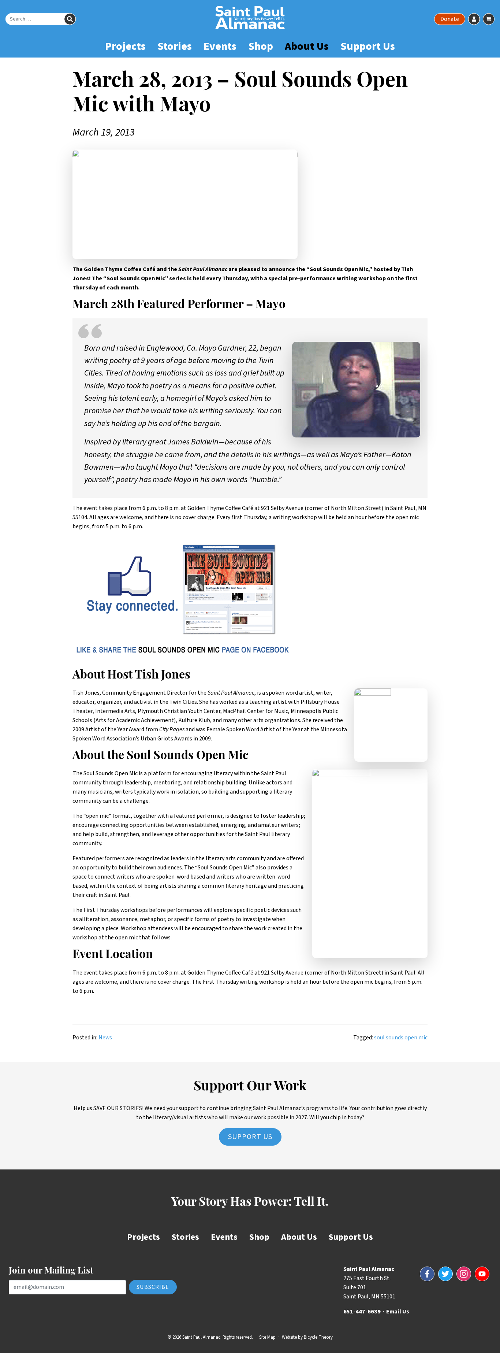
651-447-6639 (362, 1312)
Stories (174, 46)
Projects (125, 46)
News (105, 1038)
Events (220, 46)
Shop (260, 46)
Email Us (397, 1312)
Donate (449, 19)
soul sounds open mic (401, 1038)
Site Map (267, 1337)
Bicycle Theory (318, 1337)
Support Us (367, 46)
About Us (307, 46)
